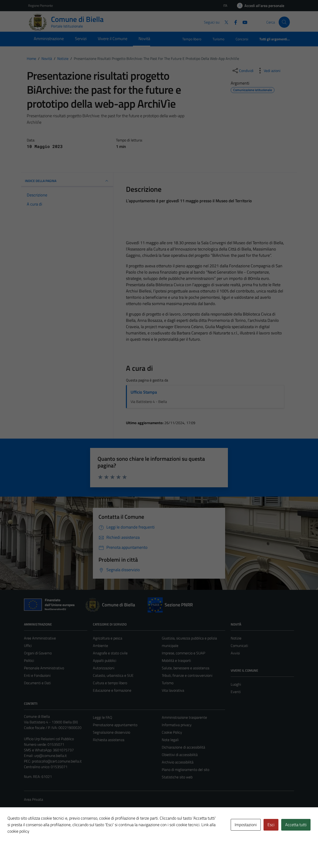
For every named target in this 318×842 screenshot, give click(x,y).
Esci (270, 824)
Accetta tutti (296, 824)
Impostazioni (246, 824)
